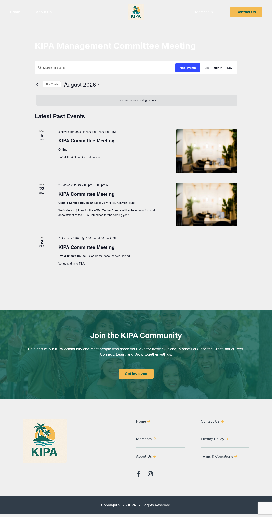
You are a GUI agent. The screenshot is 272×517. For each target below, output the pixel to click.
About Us (44, 12)
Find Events (187, 68)
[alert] (136, 100)
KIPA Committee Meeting (86, 140)
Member (202, 12)
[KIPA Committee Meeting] (206, 151)
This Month (52, 84)
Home (15, 12)
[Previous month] (37, 84)
